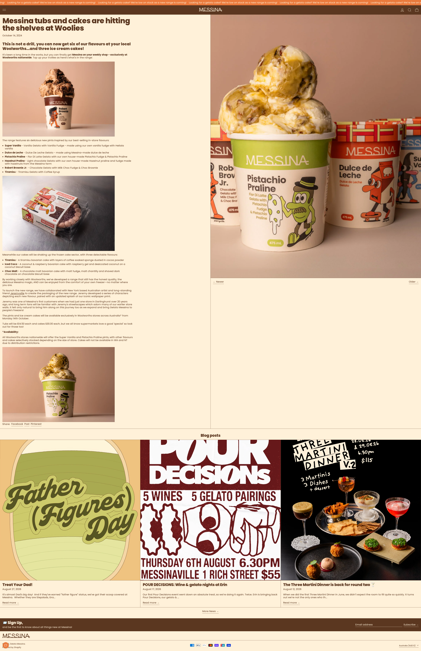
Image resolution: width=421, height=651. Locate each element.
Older (412, 281)
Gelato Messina (17, 644)
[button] (409, 10)
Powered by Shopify (11, 647)
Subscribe (410, 624)
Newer (220, 281)
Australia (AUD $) (407, 645)
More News (209, 611)
